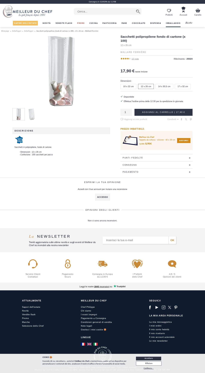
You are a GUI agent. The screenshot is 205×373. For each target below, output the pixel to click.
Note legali (86, 326)
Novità (25, 311)
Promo (25, 318)
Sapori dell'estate (31, 307)
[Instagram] (164, 307)
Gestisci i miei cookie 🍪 (93, 329)
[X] (170, 307)
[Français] (83, 344)
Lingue (86, 337)
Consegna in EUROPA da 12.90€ (102, 2)
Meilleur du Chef (94, 300)
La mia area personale (166, 315)
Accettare (149, 358)
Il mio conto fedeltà (159, 329)
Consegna (100, 318)
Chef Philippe (88, 307)
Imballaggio (16, 30)
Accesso (102, 197)
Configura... (149, 368)
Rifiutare (148, 363)
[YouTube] (157, 307)
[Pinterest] (176, 307)
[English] (89, 344)
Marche (26, 322)
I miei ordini (155, 325)
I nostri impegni (89, 314)
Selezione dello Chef (33, 326)
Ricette (188, 23)
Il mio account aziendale (162, 337)
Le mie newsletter (158, 341)
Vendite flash (29, 314)
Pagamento (87, 318)
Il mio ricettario (157, 333)
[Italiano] (95, 344)
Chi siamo (86, 311)
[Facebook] (151, 307)
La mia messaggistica (160, 322)
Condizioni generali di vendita (96, 322)
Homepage (5, 30)
